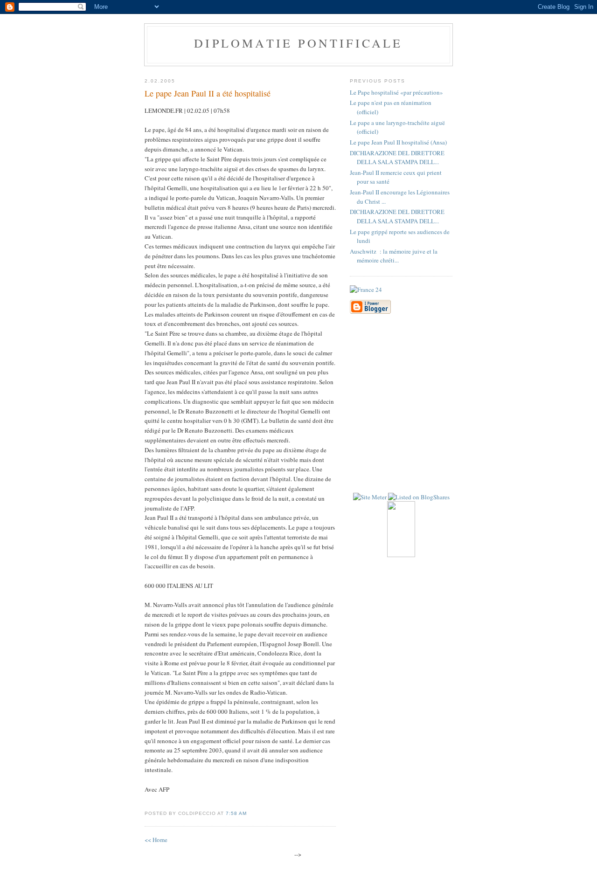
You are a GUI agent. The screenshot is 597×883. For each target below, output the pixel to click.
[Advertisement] (473, 388)
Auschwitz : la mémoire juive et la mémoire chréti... (393, 256)
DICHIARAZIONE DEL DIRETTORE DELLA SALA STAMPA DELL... (397, 157)
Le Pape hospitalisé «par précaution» (396, 92)
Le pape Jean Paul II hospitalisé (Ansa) (398, 142)
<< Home (156, 839)
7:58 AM (236, 813)
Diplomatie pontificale (298, 43)
